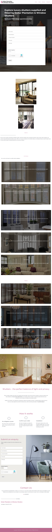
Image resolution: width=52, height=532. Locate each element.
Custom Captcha (4, 466)
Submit (10, 60)
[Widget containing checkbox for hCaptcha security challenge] (15, 56)
